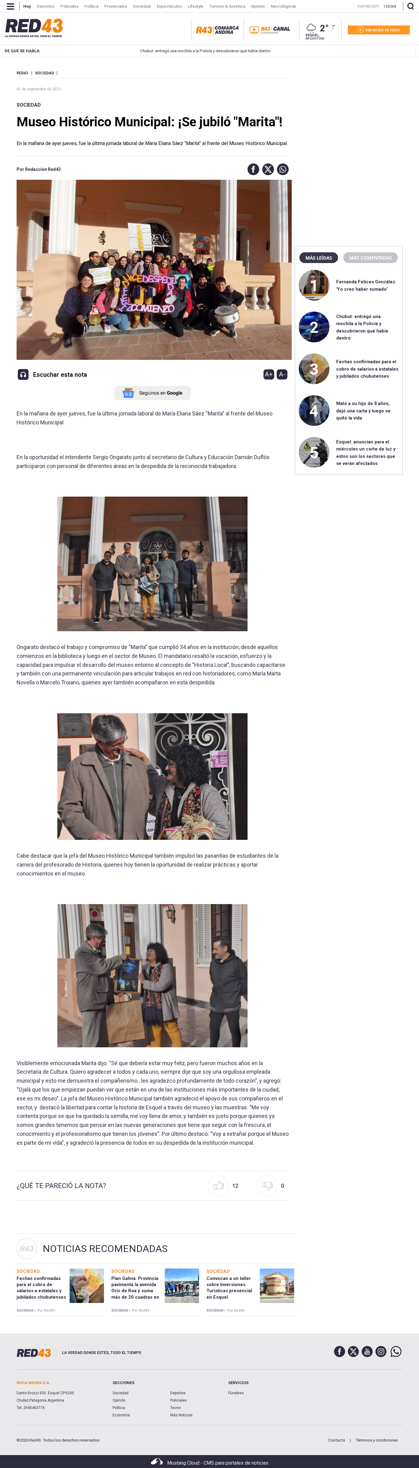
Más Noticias (181, 1415)
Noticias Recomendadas (105, 1248)
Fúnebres (236, 1393)
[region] (349, 109)
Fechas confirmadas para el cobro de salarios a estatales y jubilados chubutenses (367, 369)
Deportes (178, 1393)
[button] (251, 169)
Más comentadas (370, 258)
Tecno (175, 1408)
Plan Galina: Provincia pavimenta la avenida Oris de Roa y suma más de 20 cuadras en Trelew (135, 1291)
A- (282, 374)
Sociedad (29, 105)
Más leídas (319, 258)
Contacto (336, 1440)
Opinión (119, 1400)
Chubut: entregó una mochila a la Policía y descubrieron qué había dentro (165, 51)
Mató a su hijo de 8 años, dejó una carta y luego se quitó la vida (363, 411)
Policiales (178, 1400)
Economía (121, 1415)
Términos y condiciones (377, 1440)
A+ (269, 374)
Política (119, 1408)
